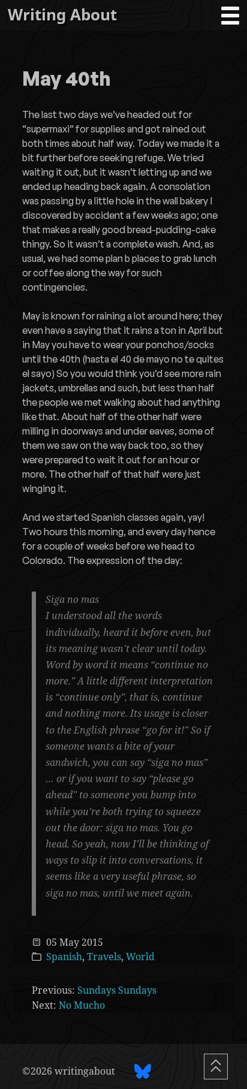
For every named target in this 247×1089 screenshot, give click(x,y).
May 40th (66, 80)
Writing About (62, 14)
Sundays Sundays (116, 990)
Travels (104, 956)
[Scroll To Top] (216, 1066)
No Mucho (82, 1005)
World (140, 956)
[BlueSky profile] (142, 1071)
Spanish (64, 956)
